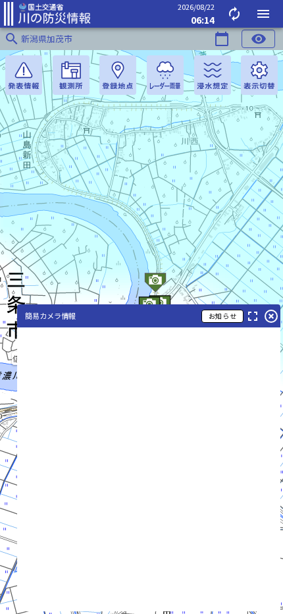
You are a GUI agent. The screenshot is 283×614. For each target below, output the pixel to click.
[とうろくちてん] (117, 75)
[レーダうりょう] (165, 75)
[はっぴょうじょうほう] (23, 75)
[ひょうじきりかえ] (259, 75)
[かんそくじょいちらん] (71, 75)
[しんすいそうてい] (212, 75)
